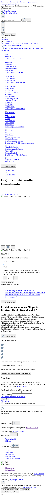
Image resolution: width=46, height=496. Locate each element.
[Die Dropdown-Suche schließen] (29, 19)
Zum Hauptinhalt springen (10, 2)
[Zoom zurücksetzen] (8, 247)
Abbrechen (5, 401)
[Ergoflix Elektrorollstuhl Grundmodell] (15, 196)
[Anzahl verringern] (5, 278)
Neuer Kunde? (22, 386)
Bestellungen (33, 43)
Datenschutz (9, 454)
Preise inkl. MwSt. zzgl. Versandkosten (14, 258)
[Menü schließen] (6, 111)
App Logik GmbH (16, 480)
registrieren (8, 41)
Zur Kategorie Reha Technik (15, 82)
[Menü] (3, 16)
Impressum (9, 452)
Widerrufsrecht (10, 439)
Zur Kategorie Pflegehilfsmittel (16, 155)
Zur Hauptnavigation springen (19, 3)
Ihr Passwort (6, 394)
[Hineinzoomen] (13, 247)
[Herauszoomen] (3, 247)
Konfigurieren (25, 489)
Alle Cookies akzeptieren (10, 492)
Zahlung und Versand (13, 458)
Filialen (8, 441)
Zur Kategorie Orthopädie (14, 58)
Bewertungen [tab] (10, 297)
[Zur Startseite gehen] (9, 13)
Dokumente (17, 45)
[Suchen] (24, 19)
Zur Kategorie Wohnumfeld (15, 109)
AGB (7, 450)
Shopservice (9, 468)
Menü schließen (10, 35)
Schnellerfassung (10, 11)
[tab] (25, 293)
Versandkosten (39, 474)
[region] (23, 7)
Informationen (10, 470)
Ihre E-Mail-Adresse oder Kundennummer (16, 390)
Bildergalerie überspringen (10, 194)
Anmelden (4, 39)
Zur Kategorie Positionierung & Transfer (19, 143)
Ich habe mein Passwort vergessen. (13, 397)
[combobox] (11, 20)
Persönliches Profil (15, 43)
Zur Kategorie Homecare (14, 72)
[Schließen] (2, 494)
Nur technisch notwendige (10, 489)
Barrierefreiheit (10, 456)
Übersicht (4, 43)
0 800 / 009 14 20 (32, 428)
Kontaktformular (18, 431)
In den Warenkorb (7, 282)
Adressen (25, 43)
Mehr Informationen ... (29, 487)
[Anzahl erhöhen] (16, 278)
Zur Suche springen (27, 2)
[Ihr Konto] (3, 31)
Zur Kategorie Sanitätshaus (14, 127)
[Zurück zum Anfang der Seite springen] (3, 482)
